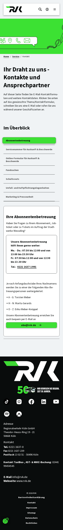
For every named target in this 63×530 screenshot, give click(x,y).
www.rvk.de (17, 481)
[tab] (29, 140)
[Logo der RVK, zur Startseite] (14, 9)
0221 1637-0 (14, 447)
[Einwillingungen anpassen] (5, 520)
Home (6, 56)
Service (15, 56)
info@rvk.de (15, 477)
